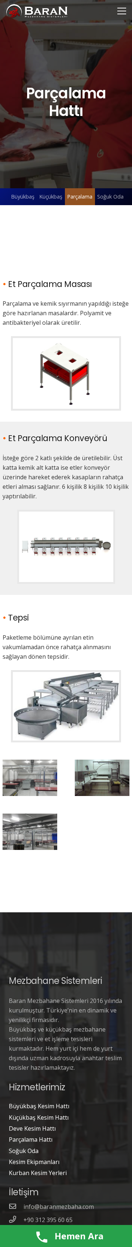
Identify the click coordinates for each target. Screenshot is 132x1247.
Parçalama (79, 196)
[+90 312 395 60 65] (16, 1220)
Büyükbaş (22, 196)
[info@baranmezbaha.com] (16, 1206)
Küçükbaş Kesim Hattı (39, 1117)
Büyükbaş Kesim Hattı (39, 1106)
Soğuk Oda (110, 196)
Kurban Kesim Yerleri (38, 1173)
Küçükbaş (50, 196)
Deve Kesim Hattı (32, 1128)
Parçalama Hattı (30, 1139)
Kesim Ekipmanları (34, 1162)
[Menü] (122, 11)
